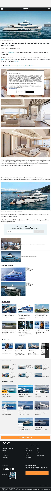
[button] (47, 25)
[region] (25, 82)
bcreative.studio (40, 455)
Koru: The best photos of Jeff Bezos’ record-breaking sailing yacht (42, 332)
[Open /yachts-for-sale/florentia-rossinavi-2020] (42, 422)
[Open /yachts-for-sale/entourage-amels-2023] (9, 389)
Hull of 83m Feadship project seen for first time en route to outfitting (9, 332)
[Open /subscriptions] (11, 476)
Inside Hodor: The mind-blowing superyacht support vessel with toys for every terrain (20, 353)
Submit (39, 231)
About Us (4, 450)
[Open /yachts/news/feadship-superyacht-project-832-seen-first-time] (9, 325)
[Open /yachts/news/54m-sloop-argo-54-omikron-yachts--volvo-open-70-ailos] (25, 325)
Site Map (38, 453)
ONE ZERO (28, 282)
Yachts (27, 448)
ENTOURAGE (6, 394)
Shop (38, 452)
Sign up (37, 473)
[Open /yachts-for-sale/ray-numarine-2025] (13, 274)
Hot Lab (16, 61)
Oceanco (37, 396)
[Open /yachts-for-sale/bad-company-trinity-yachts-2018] (9, 405)
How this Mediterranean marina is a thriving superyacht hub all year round (45, 367)
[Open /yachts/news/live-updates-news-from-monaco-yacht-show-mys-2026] (25, 308)
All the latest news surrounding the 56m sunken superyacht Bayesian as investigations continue (33, 353)
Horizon (20, 396)
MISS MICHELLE (23, 394)
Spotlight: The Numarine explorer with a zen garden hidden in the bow (33, 244)
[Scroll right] (47, 350)
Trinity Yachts (5, 413)
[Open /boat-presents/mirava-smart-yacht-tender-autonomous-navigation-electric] (22, 375)
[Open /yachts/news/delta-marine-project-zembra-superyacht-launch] (42, 308)
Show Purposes (20, 91)
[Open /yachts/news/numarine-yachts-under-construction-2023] (11, 256)
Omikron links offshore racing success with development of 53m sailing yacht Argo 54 (25, 333)
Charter (27, 452)
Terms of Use (5, 455)
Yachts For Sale (29, 450)
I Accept (29, 91)
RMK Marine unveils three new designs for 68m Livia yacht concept (8, 315)
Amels (3, 396)
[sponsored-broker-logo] (4, 392)
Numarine (11, 52)
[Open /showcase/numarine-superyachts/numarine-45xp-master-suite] (11, 244)
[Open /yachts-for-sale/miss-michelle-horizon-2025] (25, 389)
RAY (27, 267)
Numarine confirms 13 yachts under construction (29, 256)
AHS (36, 394)
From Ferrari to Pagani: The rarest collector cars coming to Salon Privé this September (13, 375)
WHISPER (21, 427)
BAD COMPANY (6, 411)
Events (38, 448)
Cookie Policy (5, 457)
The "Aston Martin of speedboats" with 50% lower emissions (45, 375)
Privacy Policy (5, 459)
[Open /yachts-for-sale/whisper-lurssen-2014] (25, 422)
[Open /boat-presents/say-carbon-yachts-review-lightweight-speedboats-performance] (38, 375)
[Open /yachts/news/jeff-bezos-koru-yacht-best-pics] (42, 325)
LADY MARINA (23, 411)
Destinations (28, 453)
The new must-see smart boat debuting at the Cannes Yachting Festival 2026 (29, 375)
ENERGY (37, 411)
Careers (4, 453)
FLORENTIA (38, 427)
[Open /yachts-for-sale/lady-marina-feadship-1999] (25, 405)
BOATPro (38, 450)
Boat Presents (29, 457)
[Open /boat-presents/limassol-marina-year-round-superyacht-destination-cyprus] (38, 367)
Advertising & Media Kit (7, 448)
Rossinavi (37, 429)
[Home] (25, 9)
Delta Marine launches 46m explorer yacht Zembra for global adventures (41, 315)
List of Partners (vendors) (13, 88)
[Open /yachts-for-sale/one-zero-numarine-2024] (13, 289)
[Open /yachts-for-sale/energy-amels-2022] (42, 405)
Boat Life (27, 455)
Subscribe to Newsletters (25, 437)
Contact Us (4, 452)
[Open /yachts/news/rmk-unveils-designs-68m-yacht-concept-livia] (9, 308)
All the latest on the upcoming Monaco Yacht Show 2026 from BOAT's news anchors (24, 316)
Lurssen (20, 429)
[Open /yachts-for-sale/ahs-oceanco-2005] (42, 389)
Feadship (21, 413)
